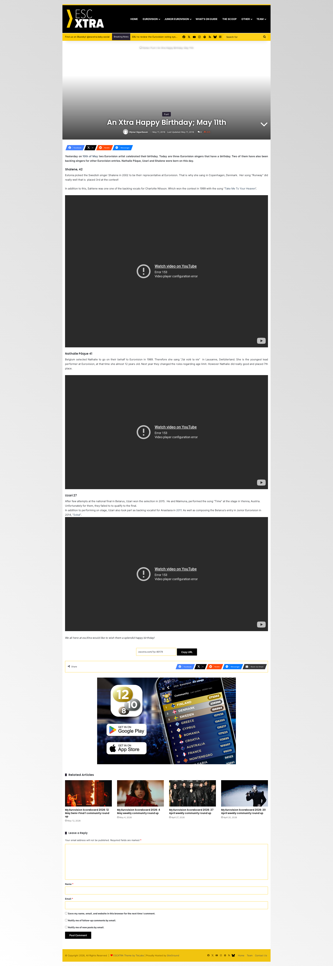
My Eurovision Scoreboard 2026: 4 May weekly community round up (138, 811)
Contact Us (261, 955)
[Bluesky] (215, 36)
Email (69, 898)
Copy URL (187, 652)
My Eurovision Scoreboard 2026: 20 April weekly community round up (243, 811)
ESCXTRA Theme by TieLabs (128, 955)
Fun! (153, 47)
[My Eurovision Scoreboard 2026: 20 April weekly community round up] (244, 793)
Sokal (76, 514)
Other (245, 19)
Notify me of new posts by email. (86, 927)
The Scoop (229, 19)
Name (69, 884)
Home (134, 19)
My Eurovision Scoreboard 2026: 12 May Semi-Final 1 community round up (87, 813)
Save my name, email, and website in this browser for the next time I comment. (111, 913)
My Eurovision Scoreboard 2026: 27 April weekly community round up (191, 811)
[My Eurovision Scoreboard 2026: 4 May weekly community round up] (140, 793)
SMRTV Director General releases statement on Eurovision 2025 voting (170, 36)
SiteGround (173, 955)
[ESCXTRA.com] (85, 19)
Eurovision (150, 19)
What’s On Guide (206, 19)
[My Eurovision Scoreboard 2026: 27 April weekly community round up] (192, 793)
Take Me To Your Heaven (240, 188)
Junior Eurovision (176, 19)
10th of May (90, 156)
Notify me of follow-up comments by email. (92, 920)
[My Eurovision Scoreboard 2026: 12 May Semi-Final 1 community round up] (88, 793)
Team (260, 19)
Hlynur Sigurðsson (138, 132)
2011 (179, 510)
